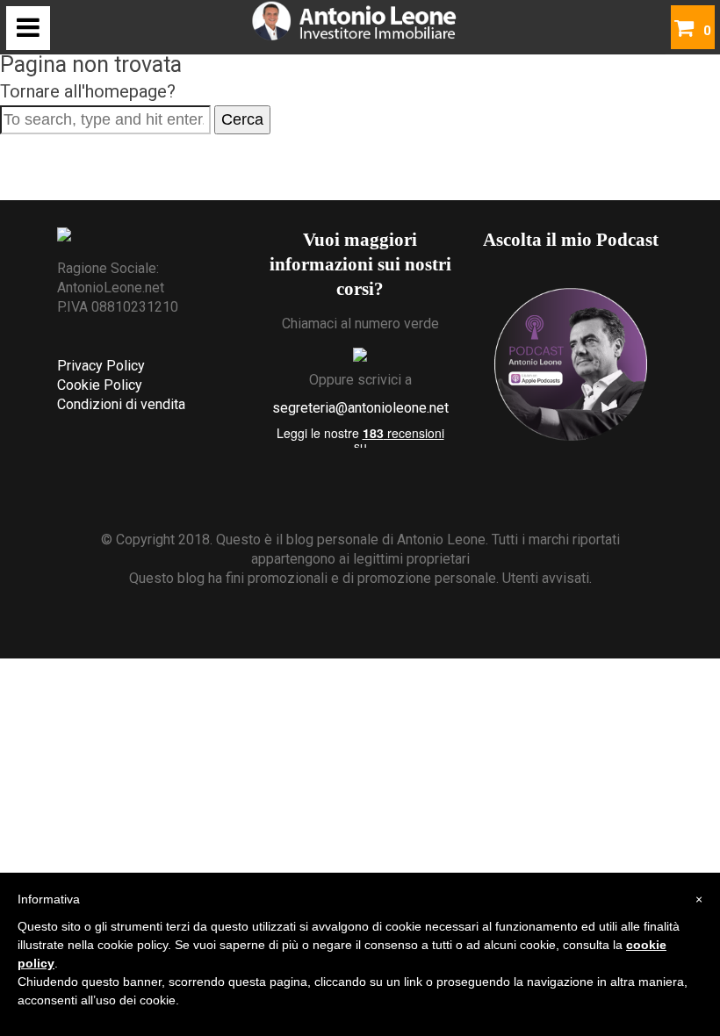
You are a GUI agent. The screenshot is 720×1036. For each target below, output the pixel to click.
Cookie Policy (99, 385)
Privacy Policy (101, 365)
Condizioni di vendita (121, 404)
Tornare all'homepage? (88, 91)
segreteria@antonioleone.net (360, 407)
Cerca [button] (242, 119)
